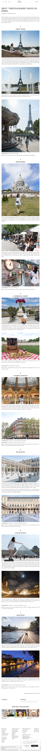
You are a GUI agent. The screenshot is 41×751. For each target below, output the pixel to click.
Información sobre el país (26, 737)
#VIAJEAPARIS (34, 702)
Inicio (16, 5)
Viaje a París (19, 5)
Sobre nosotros (4, 730)
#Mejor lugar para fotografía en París (25, 701)
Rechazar (26, 745)
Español (36, 1)
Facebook (37, 731)
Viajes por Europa (25, 738)
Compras (3, 740)
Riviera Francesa (15, 737)
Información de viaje (26, 734)
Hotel (2, 742)
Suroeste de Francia (15, 736)
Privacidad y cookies (5, 733)
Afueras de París (14, 730)
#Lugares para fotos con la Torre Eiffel (27, 702)
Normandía (14, 732)
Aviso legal (3, 732)
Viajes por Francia (15, 728)
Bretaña (13, 733)
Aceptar (34, 745)
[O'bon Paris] (19, 2)
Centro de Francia (15, 731)
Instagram (37, 730)
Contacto (3, 731)
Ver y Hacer (4, 739)
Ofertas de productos (26, 728)
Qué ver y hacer (23, 5)
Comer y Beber (4, 738)
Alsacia (13, 738)
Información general (25, 736)
